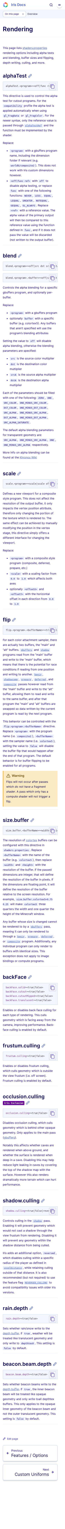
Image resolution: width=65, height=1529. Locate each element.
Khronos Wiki (28, 457)
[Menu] (59, 5)
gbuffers (9, 1137)
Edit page (12, 1438)
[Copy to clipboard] (52, 86)
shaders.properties (35, 48)
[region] (30, 86)
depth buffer (11, 1333)
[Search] (51, 4)
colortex (31, 840)
